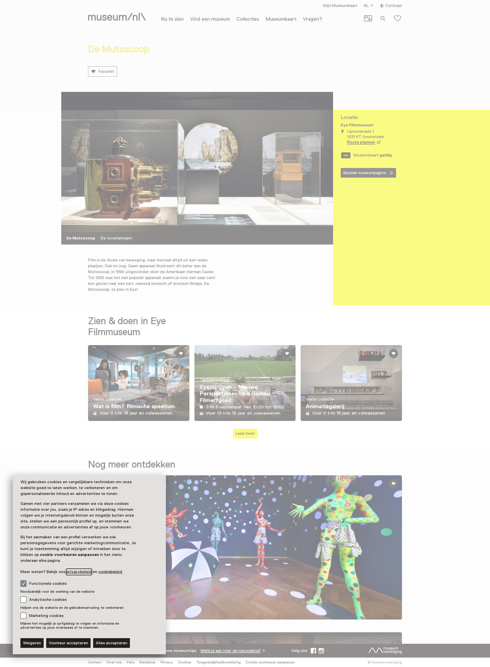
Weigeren (32, 643)
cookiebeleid (110, 571)
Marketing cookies (46, 615)
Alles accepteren (111, 643)
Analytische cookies (48, 599)
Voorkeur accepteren (68, 643)
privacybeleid (79, 571)
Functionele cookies (48, 583)
